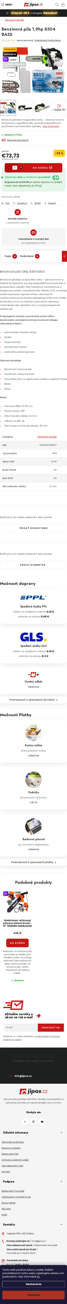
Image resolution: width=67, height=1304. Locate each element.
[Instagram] (33, 1122)
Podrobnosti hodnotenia (47, 40)
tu (38, 1276)
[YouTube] (42, 1122)
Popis (8, 256)
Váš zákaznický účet (12, 1165)
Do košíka (40, 167)
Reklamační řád (10, 1154)
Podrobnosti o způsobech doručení (32, 700)
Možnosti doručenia (17, 140)
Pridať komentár (32, 564)
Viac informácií (51, 126)
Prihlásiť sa (51, 1027)
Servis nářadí (8, 1202)
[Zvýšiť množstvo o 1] (21, 167)
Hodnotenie (27, 256)
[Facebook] (25, 1122)
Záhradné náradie (47, 436)
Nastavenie (33, 1284)
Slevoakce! (50, 13)
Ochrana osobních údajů (15, 1159)
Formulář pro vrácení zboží (21, 1253)
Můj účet (6, 1208)
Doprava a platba (11, 1148)
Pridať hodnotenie (33, 528)
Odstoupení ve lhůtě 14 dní (16, 1197)
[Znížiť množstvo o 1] (9, 167)
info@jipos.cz (23, 1076)
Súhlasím (33, 1295)
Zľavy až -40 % (20, 13)
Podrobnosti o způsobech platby (32, 862)
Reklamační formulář (13, 1191)
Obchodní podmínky (13, 1142)
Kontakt (6, 1171)
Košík (4, 1214)
